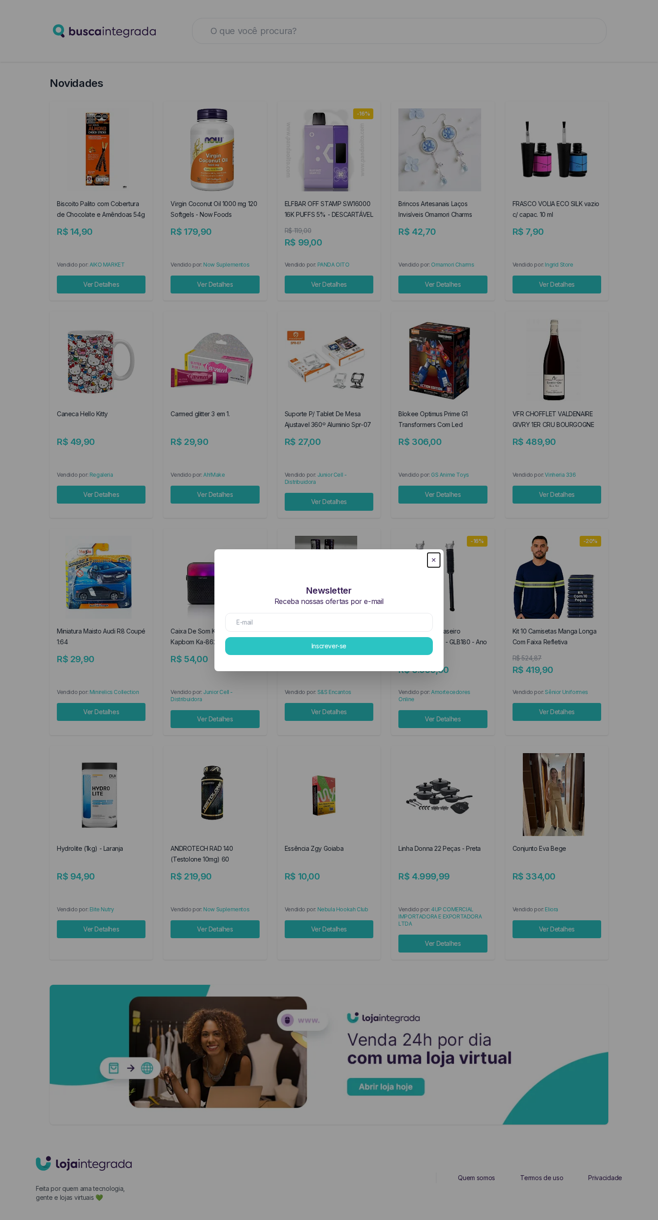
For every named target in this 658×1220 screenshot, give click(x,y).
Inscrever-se (329, 646)
